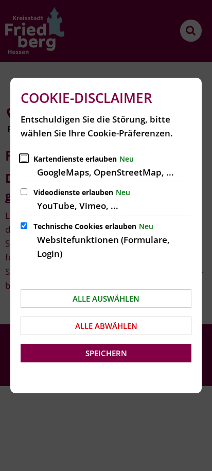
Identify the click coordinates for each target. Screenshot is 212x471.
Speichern (106, 353)
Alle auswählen (106, 298)
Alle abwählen (106, 326)
